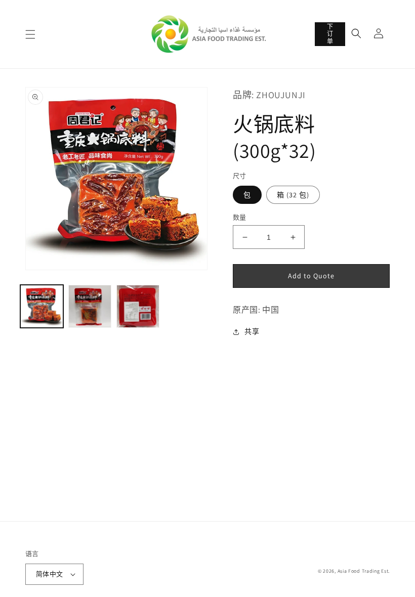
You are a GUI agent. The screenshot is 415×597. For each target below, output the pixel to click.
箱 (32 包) (293, 194)
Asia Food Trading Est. (364, 571)
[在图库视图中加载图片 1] (41, 306)
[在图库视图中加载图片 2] (89, 306)
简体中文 (49, 574)
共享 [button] (251, 331)
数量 (239, 217)
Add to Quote (311, 275)
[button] (30, 34)
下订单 (330, 34)
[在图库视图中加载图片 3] (137, 306)
